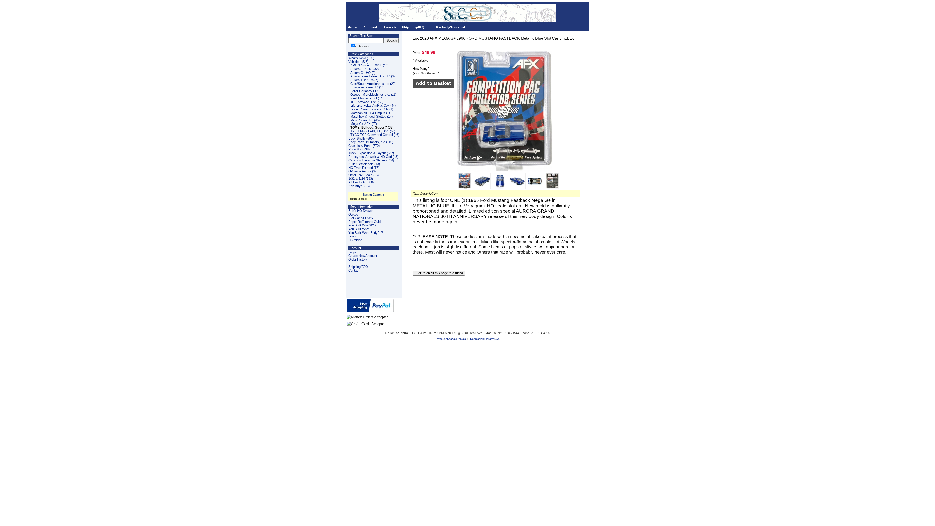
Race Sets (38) (359, 149)
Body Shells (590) (361, 138)
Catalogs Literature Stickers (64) (371, 160)
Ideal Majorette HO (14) (366, 98)
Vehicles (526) (358, 62)
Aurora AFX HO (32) (364, 69)
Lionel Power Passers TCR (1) (371, 109)
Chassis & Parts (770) (364, 146)
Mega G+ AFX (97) (363, 124)
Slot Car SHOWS (360, 218)
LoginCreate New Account (362, 254)
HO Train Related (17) (363, 167)
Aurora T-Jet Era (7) (364, 80)
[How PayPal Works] (370, 311)
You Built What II (360, 229)
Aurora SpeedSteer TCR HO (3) (372, 76)
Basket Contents (373, 194)
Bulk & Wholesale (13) (364, 164)
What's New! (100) (361, 58)
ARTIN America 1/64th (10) (369, 65)
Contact (353, 270)
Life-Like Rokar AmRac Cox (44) (373, 105)
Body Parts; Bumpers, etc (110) (370, 142)
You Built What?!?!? (362, 225)
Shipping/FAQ (358, 267)
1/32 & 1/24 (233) (360, 178)
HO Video (355, 240)
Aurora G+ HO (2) (362, 73)
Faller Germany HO (364, 91)
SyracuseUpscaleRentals (451, 339)
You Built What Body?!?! (365, 233)
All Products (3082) (361, 182)
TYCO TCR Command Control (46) (374, 135)
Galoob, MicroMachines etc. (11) (373, 94)
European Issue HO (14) (367, 87)
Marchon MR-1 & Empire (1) (370, 113)
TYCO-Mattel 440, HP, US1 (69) (372, 131)
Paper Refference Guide (365, 222)
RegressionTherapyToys (485, 339)
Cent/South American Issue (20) (372, 83)
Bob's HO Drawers (361, 211)
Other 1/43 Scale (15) (363, 175)
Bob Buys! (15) (359, 186)
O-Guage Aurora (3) (362, 171)
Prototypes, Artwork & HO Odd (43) (373, 157)
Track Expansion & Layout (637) (371, 153)
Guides (353, 214)
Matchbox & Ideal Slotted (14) (371, 116)
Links (352, 236)
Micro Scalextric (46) (365, 120)
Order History (357, 259)
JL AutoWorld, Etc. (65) (366, 102)
